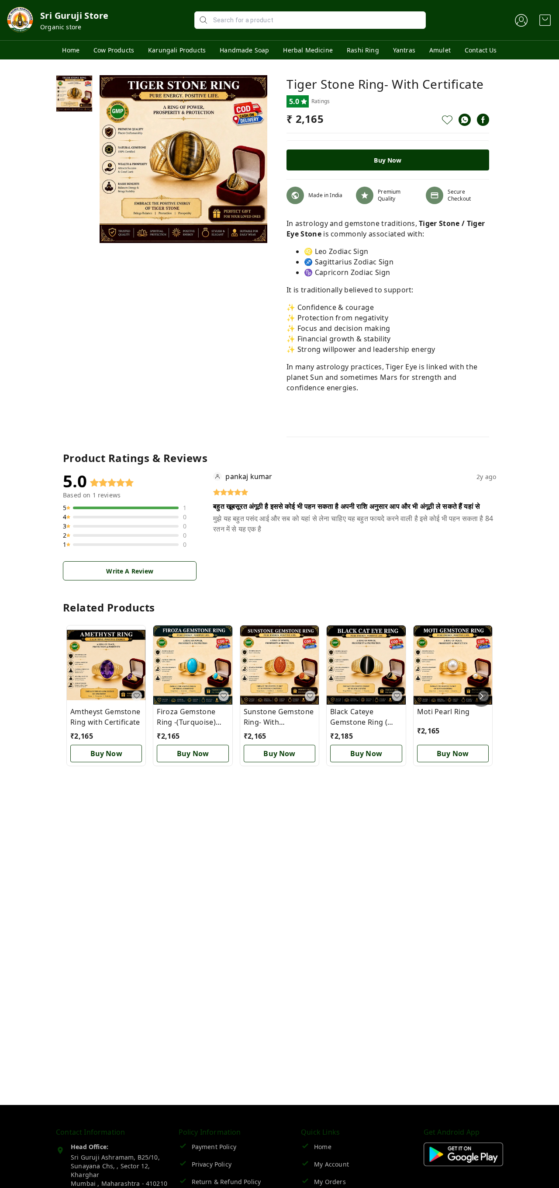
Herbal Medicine (308, 50)
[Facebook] (483, 120)
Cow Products (113, 50)
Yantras (404, 50)
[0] (545, 20)
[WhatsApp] (465, 120)
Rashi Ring (363, 50)
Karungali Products (177, 50)
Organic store (60, 27)
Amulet (440, 50)
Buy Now (387, 160)
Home (70, 50)
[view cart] (545, 20)
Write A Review (129, 571)
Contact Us (481, 50)
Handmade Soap (244, 50)
